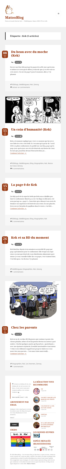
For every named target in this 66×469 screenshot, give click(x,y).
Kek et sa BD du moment (30, 237)
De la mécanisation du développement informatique (47, 424)
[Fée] (36, 391)
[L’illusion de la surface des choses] (36, 408)
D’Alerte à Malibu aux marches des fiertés (48, 398)
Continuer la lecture (18, 153)
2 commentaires (18, 221)
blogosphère (38, 163)
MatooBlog (14, 17)
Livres (18, 136)
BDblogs (15, 84)
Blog (31, 163)
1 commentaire (17, 272)
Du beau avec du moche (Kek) (29, 53)
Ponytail (44, 414)
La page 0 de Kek (24, 185)
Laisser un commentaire (21, 87)
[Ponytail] (36, 416)
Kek (31, 84)
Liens (17, 62)
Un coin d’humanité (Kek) (31, 129)
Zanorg (36, 84)
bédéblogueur (24, 84)
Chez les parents (24, 327)
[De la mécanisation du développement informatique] (36, 425)
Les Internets (30, 364)
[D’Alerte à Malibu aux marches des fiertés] (36, 400)
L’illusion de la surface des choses (48, 407)
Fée (42, 389)
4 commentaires (18, 169)
